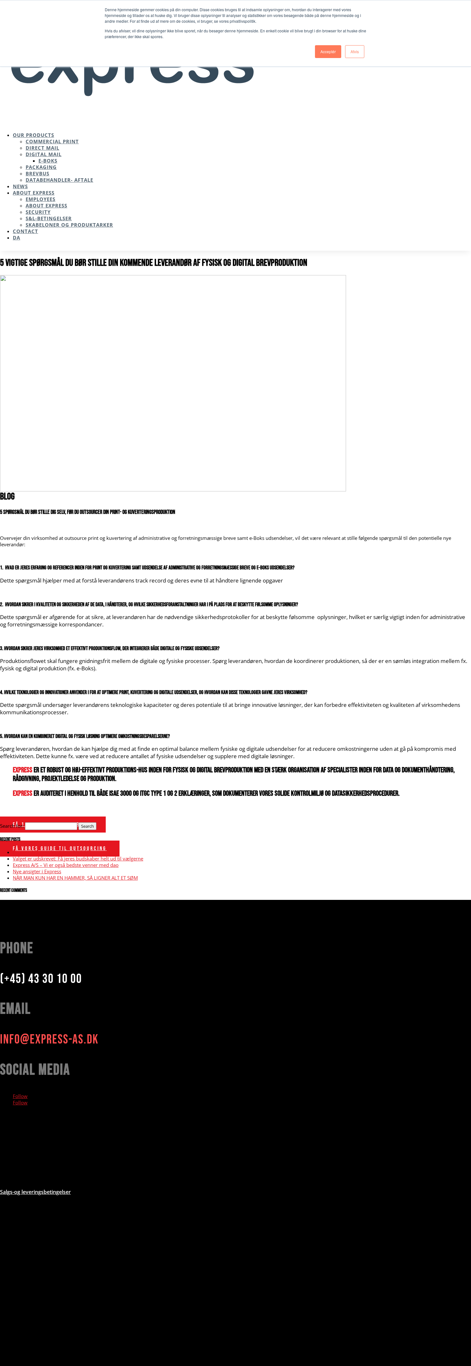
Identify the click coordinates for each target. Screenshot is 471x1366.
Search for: (12, 826)
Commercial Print (52, 141)
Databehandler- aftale (59, 180)
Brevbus (37, 173)
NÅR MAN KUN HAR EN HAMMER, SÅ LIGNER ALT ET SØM (75, 878)
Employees (40, 199)
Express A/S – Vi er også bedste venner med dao (66, 865)
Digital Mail (44, 154)
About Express (33, 192)
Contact (25, 231)
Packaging (41, 167)
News (20, 186)
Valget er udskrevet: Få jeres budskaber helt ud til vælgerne (78, 858)
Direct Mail (42, 148)
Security (38, 212)
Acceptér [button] (328, 51)
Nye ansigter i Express (37, 871)
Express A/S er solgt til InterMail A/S (52, 852)
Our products (33, 135)
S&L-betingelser (49, 218)
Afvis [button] (355, 51)
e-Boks (47, 160)
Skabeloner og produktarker (69, 225)
